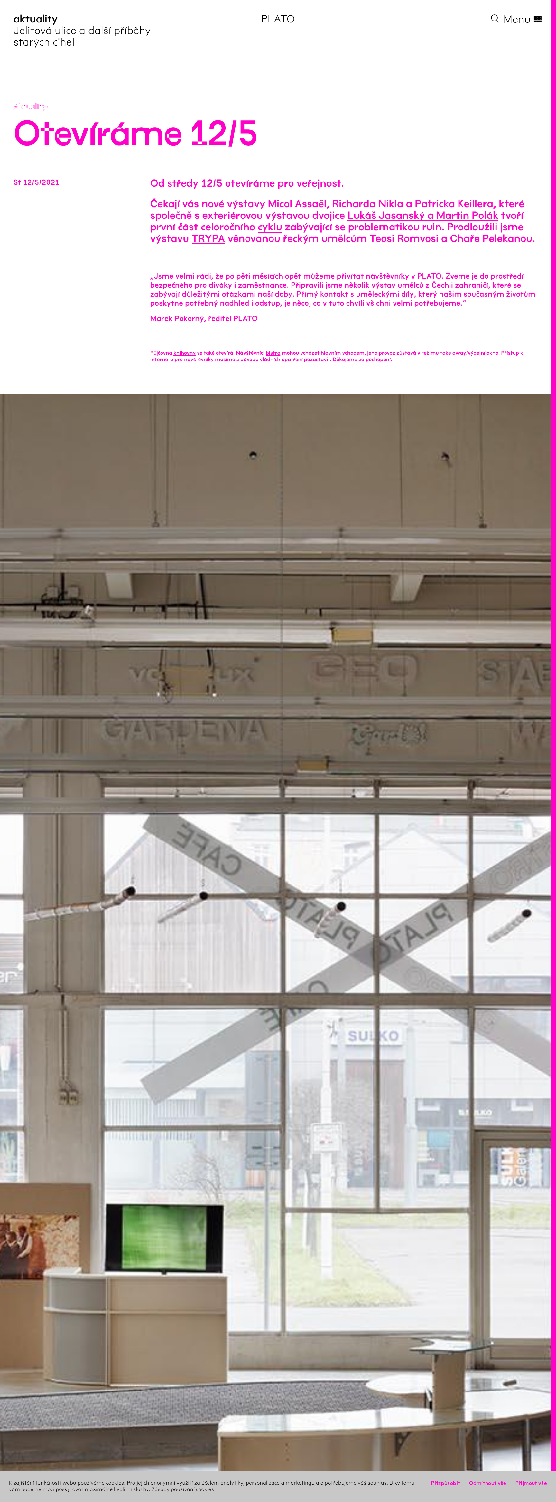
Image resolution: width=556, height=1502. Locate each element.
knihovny (184, 353)
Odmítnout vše (487, 1483)
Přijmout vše (531, 1483)
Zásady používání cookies (183, 1489)
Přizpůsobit (445, 1483)
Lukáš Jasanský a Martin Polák (423, 215)
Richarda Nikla (367, 204)
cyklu (270, 227)
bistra (273, 353)
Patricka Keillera (454, 204)
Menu (523, 19)
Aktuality (30, 107)
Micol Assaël (297, 204)
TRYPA (208, 239)
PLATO (278, 19)
